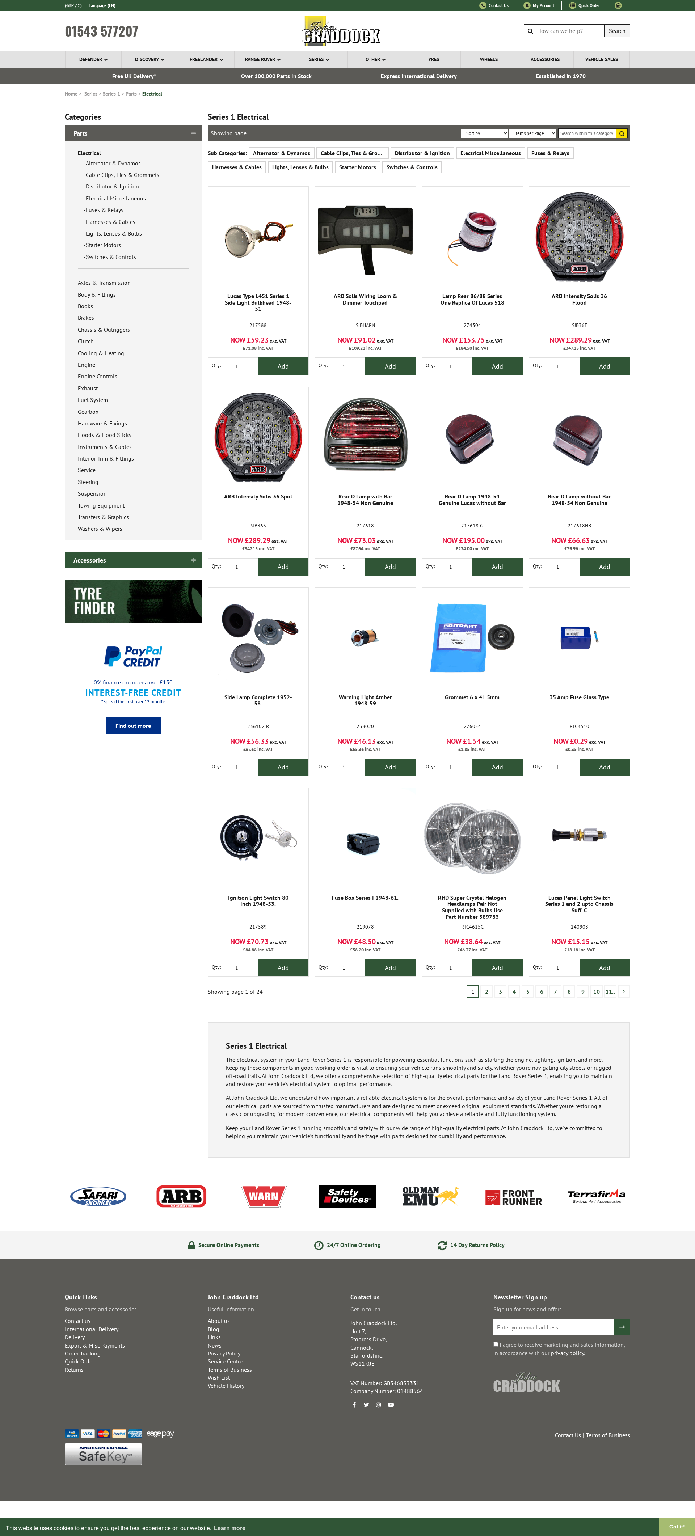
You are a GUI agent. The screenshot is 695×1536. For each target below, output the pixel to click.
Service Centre (225, 1361)
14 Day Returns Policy (477, 1244)
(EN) (102, 5)
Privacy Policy (224, 1353)
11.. (610, 991)
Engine (86, 364)
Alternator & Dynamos (113, 163)
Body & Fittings (97, 294)
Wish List (219, 1377)
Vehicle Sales (601, 59)
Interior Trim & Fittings (106, 458)
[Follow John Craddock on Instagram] (378, 1404)
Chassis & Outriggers (104, 329)
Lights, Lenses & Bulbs (114, 233)
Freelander (204, 59)
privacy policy (567, 1353)
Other (373, 59)
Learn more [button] (229, 1528)
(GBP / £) (73, 5)
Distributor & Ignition (112, 186)
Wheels (489, 59)
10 (596, 991)
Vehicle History (226, 1385)
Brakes (86, 317)
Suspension (92, 493)
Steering (88, 481)
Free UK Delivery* (134, 76)
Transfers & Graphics (103, 517)
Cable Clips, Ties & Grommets (122, 174)
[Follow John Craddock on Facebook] (354, 1404)
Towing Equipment (101, 505)
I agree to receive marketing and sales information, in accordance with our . (559, 1348)
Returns (74, 1369)
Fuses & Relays (104, 209)
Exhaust (88, 388)
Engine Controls (97, 376)
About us (219, 1320)
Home (71, 93)
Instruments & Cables (105, 446)
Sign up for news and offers (527, 1309)
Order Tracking (83, 1353)
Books (85, 306)
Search (617, 30)
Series (316, 59)
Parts (131, 93)
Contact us (77, 1320)
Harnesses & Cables (110, 221)
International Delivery (91, 1329)
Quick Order (588, 5)
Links (214, 1337)
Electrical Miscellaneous (116, 198)
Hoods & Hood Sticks (104, 434)
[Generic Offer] (133, 600)
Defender (90, 59)
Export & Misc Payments (95, 1345)
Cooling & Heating (101, 353)
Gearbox (88, 411)
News (215, 1345)
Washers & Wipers (100, 528)
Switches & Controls (111, 256)
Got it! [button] (677, 1526)
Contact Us (498, 5)
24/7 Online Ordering (353, 1244)
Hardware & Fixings (102, 423)
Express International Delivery (419, 76)
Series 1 (111, 93)
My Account (543, 5)
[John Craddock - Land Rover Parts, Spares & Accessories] (347, 31)
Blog (213, 1329)
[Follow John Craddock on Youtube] (391, 1404)
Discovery (147, 59)
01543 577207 (101, 30)
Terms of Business (230, 1369)
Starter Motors (103, 245)
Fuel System (93, 399)
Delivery (75, 1337)
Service (87, 470)
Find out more (133, 725)
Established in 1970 (561, 76)
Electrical (152, 93)
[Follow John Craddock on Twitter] (366, 1404)
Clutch (86, 341)
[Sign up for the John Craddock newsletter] (622, 1327)
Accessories (545, 59)
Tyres (432, 59)
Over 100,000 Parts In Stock (276, 76)
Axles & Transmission (104, 282)
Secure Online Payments (228, 1244)
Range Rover (260, 59)
